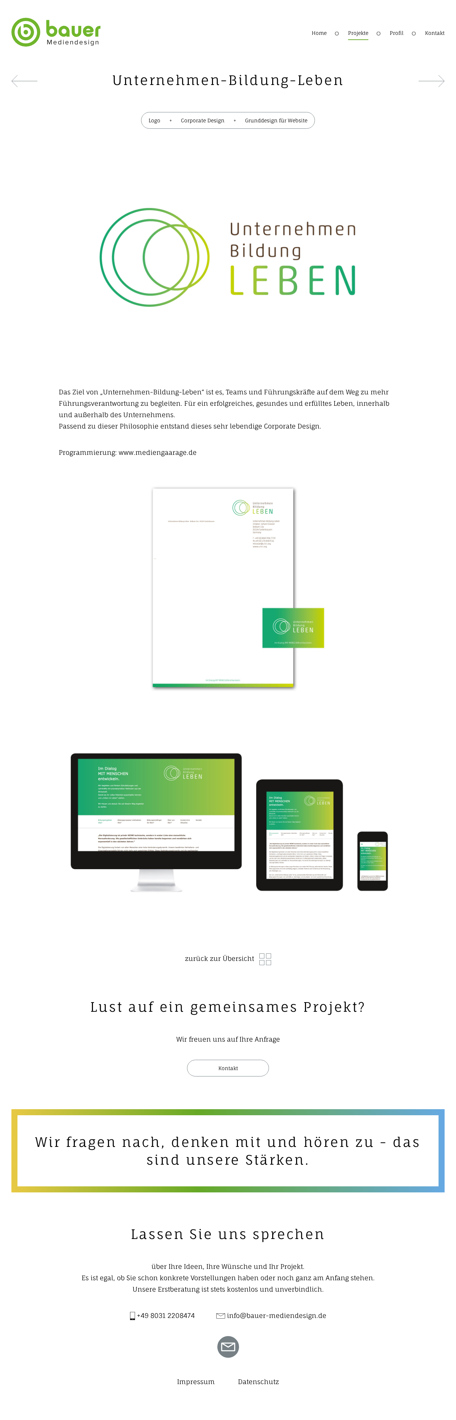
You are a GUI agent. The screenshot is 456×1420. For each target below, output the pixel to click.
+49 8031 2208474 (165, 1315)
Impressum (196, 1382)
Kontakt (435, 33)
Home (319, 33)
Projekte (358, 33)
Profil (397, 33)
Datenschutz (258, 1382)
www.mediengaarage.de (158, 452)
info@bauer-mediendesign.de (275, 1315)
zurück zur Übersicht (219, 958)
